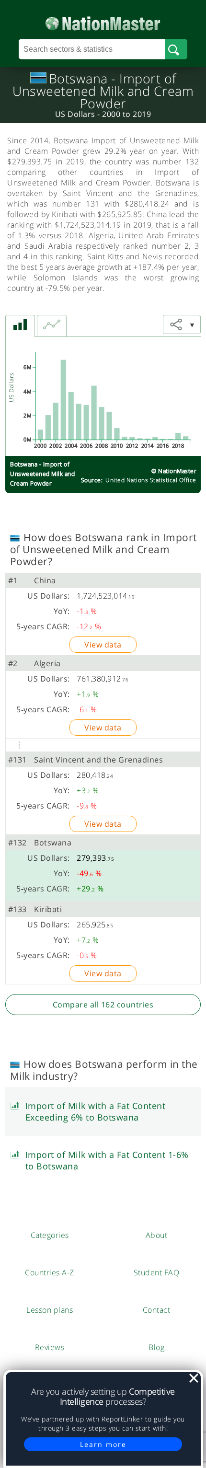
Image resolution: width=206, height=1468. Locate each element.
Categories (50, 1235)
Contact (157, 1310)
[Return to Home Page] (103, 21)
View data (103, 644)
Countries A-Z (49, 1272)
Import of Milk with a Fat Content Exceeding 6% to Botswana (95, 1111)
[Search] (176, 49)
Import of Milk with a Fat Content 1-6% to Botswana (107, 1160)
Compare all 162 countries (103, 1004)
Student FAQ (157, 1272)
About (157, 1235)
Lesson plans (49, 1310)
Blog (156, 1347)
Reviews (50, 1347)
